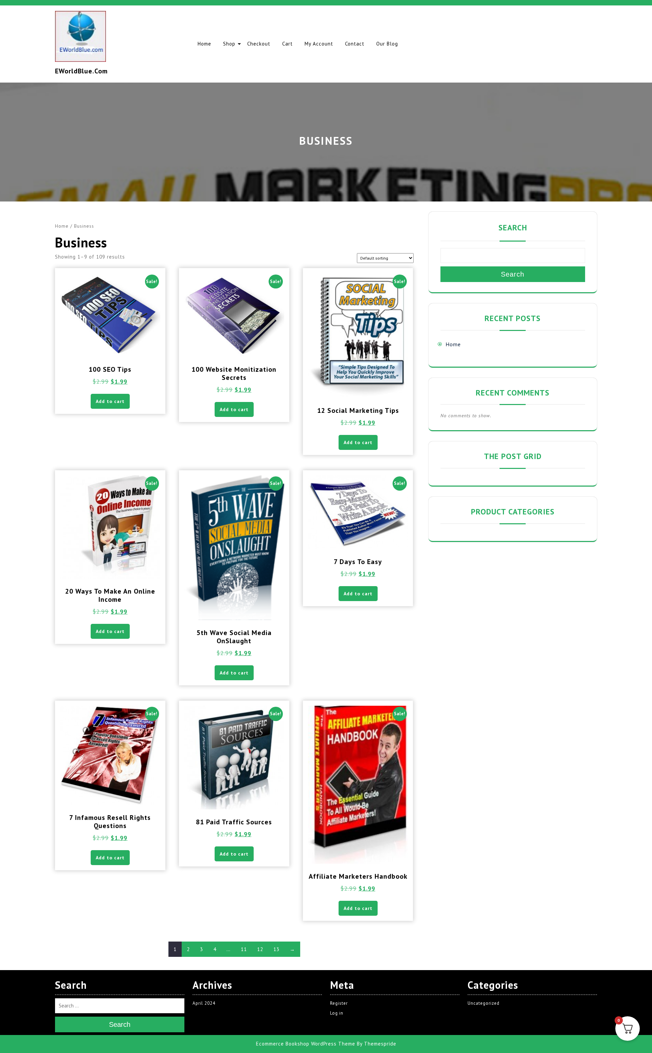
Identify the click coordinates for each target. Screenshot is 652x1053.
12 (260, 949)
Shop (229, 43)
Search (513, 227)
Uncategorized (484, 1003)
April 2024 (204, 1003)
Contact (354, 43)
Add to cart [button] (110, 401)
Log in (336, 1013)
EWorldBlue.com (81, 71)
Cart (287, 43)
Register (339, 1003)
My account (319, 43)
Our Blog (387, 43)
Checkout (258, 43)
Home (204, 43)
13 (276, 949)
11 (244, 949)
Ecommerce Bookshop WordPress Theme (305, 1044)
